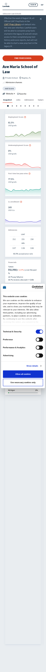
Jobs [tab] (18, 99)
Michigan (11, 390)
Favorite (22, 94)
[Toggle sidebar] (42, 4)
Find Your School (23, 58)
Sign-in (33, 5)
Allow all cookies (23, 374)
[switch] (39, 340)
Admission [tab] (29, 99)
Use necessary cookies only (23, 382)
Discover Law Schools (12, 13)
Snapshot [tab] (7, 99)
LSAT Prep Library (12, 24)
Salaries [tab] (41, 99)
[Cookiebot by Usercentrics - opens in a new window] (32, 287)
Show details (32, 366)
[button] (8, 106)
